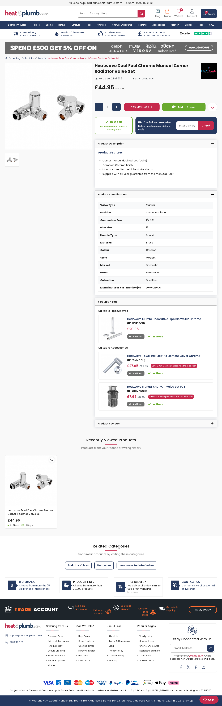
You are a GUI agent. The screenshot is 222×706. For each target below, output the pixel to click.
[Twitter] (188, 667)
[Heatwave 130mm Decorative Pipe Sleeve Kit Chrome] (113, 329)
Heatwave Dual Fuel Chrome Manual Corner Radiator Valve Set (30, 512)
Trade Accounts (56, 655)
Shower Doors (146, 660)
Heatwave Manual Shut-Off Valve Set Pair (156, 387)
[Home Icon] (6, 58)
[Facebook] (181, 667)
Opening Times (86, 645)
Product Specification (112, 194)
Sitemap (113, 660)
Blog (111, 645)
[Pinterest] (196, 667)
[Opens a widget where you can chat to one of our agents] (209, 700)
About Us (113, 636)
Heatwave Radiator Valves (136, 565)
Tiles (200, 24)
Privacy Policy (116, 650)
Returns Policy (55, 645)
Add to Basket (186, 107)
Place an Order (55, 636)
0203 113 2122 (144, 3)
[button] (192, 13)
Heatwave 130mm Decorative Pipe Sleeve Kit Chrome (164, 319)
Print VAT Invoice (86, 650)
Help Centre (84, 636)
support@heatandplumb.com (25, 635)
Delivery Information (58, 641)
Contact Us (84, 660)
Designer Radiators (149, 650)
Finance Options (56, 660)
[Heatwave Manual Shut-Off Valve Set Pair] (113, 396)
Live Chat (83, 655)
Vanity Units (145, 636)
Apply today (203, 609)
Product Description (111, 143)
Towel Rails (145, 655)
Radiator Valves (34, 58)
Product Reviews (109, 423)
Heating (16, 58)
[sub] (99, 107)
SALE (211, 24)
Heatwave (104, 565)
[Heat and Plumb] (27, 13)
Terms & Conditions (119, 641)
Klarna (51, 665)
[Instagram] (203, 667)
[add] (116, 107)
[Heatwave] (209, 71)
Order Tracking (86, 641)
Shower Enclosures (149, 645)
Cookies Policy (116, 655)
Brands (189, 24)
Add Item (137, 336)
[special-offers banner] (111, 48)
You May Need (140, 107)
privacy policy (196, 655)
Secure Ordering (56, 650)
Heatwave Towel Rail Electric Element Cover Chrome (163, 356)
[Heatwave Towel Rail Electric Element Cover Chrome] (113, 365)
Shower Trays (146, 641)
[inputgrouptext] (141, 13)
